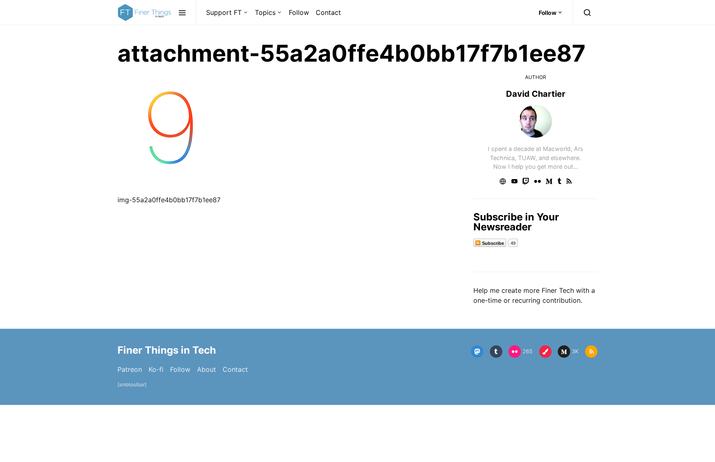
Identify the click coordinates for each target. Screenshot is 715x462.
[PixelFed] (545, 351)
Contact (328, 12)
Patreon (130, 369)
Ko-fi (156, 369)
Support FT (224, 12)
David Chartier (535, 94)
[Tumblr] (496, 351)
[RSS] (591, 351)
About (206, 369)
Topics (265, 12)
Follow (299, 12)
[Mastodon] (477, 351)
